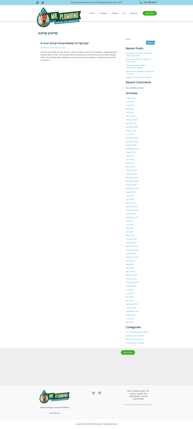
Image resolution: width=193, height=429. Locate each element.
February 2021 (131, 239)
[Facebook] (37, 2)
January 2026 (131, 123)
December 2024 (132, 138)
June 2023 (130, 196)
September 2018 (132, 311)
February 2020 (131, 275)
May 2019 (129, 297)
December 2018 (132, 304)
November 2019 (132, 282)
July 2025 (129, 134)
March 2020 (130, 272)
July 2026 (129, 102)
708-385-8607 (150, 2)
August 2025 (131, 131)
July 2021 (129, 221)
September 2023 (132, 188)
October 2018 (131, 308)
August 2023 (131, 192)
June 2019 (130, 293)
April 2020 (130, 268)
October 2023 (131, 185)
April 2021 (129, 232)
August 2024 (131, 152)
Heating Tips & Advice (134, 339)
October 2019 (131, 286)
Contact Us (129, 404)
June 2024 (130, 160)
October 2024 (131, 145)
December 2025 (132, 127)
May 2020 (129, 264)
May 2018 (129, 322)
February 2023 (131, 207)
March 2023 (130, 203)
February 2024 (131, 170)
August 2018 (130, 315)
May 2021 (129, 228)
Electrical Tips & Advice (135, 336)
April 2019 (130, 301)
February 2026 (131, 120)
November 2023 (132, 181)
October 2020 (131, 254)
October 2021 (131, 214)
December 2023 (132, 178)
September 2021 (132, 217)
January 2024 (131, 174)
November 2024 (132, 141)
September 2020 (132, 257)
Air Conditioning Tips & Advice (137, 332)
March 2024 (130, 167)
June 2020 (130, 261)
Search (128, 39)
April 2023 (130, 199)
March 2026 (130, 116)
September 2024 (132, 149)
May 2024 (130, 163)
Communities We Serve (143, 404)
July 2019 (129, 290)
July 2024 (130, 156)
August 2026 (131, 98)
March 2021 (130, 235)
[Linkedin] (42, 2)
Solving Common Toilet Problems (138, 77)
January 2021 (131, 243)
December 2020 (132, 246)
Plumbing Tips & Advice (135, 343)
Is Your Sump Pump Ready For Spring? (65, 43)
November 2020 (132, 250)
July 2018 (129, 319)
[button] (95, 13)
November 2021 (132, 210)
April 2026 (130, 112)
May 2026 (129, 109)
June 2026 (130, 105)
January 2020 (131, 279)
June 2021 (130, 225)
